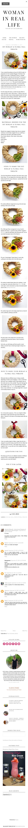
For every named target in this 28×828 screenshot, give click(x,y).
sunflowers (18, 517)
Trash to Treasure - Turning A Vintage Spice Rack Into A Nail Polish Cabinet (16, 720)
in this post (12, 386)
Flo (5, 572)
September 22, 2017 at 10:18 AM (15, 542)
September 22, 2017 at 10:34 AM (18, 560)
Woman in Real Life (14, 18)
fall (12, 517)
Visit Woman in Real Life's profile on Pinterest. (12, 740)
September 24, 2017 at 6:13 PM (15, 600)
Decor (4, 40)
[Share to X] (15, 514)
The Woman (13, 38)
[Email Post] (10, 514)
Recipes (21, 38)
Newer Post (3, 630)
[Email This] (12, 514)
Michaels (3, 232)
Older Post (24, 630)
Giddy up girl (8, 582)
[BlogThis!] (14, 514)
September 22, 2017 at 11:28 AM (14, 572)
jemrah (6, 550)
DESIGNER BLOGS (20, 826)
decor (8, 517)
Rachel (6, 542)
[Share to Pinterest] (18, 514)
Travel (11, 40)
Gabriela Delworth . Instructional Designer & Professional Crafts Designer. (15, 530)
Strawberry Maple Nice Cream (10, 749)
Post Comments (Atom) (12, 633)
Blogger (16, 819)
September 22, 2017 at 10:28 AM (15, 550)
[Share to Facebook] (17, 514)
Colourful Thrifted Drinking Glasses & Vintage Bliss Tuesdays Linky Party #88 (16, 702)
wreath (24, 517)
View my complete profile (14, 682)
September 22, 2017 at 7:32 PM (18, 582)
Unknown (7, 590)
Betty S (6, 600)
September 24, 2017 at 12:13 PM (17, 590)
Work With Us (20, 40)
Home (4, 38)
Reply (6, 538)
